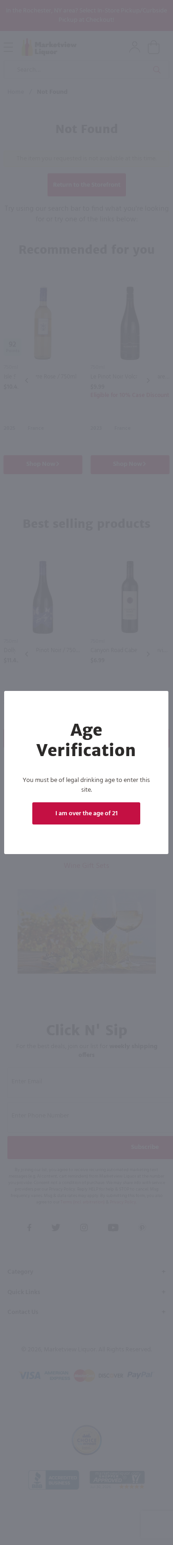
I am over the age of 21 (86, 813)
